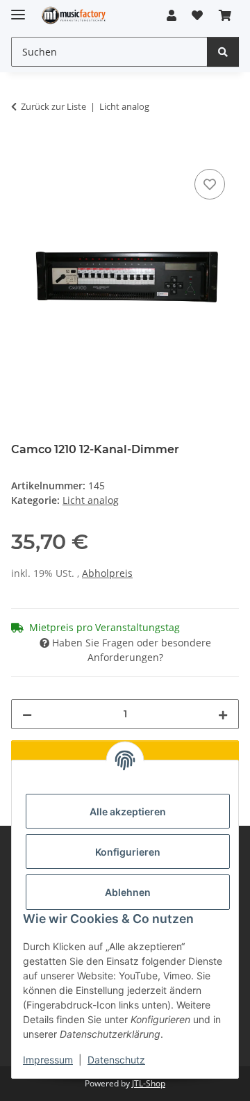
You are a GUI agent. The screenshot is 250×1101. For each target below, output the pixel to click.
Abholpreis (107, 573)
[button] (171, 15)
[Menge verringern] (27, 714)
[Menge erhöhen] (223, 714)
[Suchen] (223, 52)
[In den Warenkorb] (22, 150)
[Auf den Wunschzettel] (209, 184)
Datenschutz (116, 1060)
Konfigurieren (127, 852)
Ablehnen (128, 892)
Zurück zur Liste (53, 106)
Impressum (48, 1060)
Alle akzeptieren (128, 811)
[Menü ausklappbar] (18, 8)
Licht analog (90, 500)
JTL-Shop (148, 1083)
